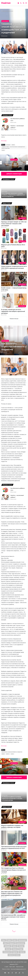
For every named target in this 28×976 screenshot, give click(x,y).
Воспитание (10, 11)
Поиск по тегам (6, 969)
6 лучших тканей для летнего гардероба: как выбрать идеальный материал (13, 311)
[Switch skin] (21, 3)
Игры (3, 940)
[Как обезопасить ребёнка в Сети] (5, 120)
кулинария (8, 144)
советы (3, 150)
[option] (14, 162)
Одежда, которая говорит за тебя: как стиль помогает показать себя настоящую (14, 223)
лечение (21, 946)
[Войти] (18, 3)
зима (5, 943)
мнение (13, 144)
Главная (4, 11)
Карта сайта (12, 966)
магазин (8, 949)
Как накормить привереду (14, 164)
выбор (9, 940)
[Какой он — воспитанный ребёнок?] (5, 127)
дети (14, 940)
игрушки (11, 943)
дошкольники (22, 940)
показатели (7, 952)
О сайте (6, 966)
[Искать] (23, 3)
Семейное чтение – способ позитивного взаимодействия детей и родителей (13, 147)
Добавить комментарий (14, 173)
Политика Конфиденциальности (18, 969)
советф (11, 955)
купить (14, 946)
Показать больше (14, 318)
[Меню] (26, 3)
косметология (20, 943)
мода (20, 949)
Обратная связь (19, 966)
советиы (22, 952)
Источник (3, 140)
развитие (14, 952)
